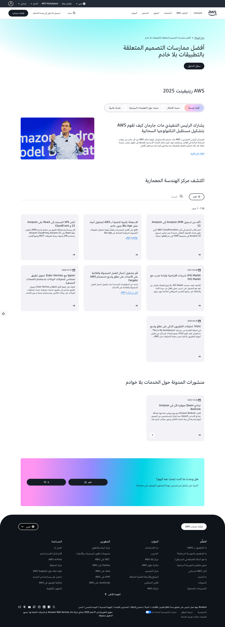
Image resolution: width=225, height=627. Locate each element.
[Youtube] (29, 607)
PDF (128, 238)
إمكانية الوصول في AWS (50, 583)
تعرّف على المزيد (197, 153)
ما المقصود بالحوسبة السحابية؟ (192, 553)
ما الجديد (202, 577)
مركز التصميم (151, 571)
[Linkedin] (44, 607)
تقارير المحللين (151, 583)
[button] (182, 13)
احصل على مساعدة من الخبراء (47, 577)
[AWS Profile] (10, 3)
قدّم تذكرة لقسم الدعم (51, 553)
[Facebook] (49, 607)
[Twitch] (34, 607)
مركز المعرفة (56, 565)
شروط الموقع (187, 612)
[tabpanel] (112, 139)
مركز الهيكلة (199, 37)
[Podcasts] (24, 607)
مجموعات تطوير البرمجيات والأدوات (93, 553)
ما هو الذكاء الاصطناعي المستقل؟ (191, 559)
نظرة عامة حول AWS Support (47, 571)
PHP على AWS (102, 577)
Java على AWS (102, 571)
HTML (135, 238)
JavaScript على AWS (99, 583)
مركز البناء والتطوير (101, 548)
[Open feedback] (3, 313)
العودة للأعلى (114, 594)
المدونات (202, 583)
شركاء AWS (152, 588)
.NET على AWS (102, 559)
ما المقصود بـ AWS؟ (197, 548)
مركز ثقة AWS (151, 559)
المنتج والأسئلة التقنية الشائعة (143, 577)
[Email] (19, 607)
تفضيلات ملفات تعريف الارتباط (194, 616)
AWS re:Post (55, 559)
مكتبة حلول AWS (150, 565)
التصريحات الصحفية (197, 588)
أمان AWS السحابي (198, 571)
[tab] (194, 108)
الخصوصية (202, 612)
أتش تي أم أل (132, 292)
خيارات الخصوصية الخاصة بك (164, 612)
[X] (54, 607)
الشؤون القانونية (54, 588)
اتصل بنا (58, 548)
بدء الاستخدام (151, 548)
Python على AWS (101, 565)
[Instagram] (39, 607)
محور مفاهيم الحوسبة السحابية (192, 565)
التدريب (154, 553)
